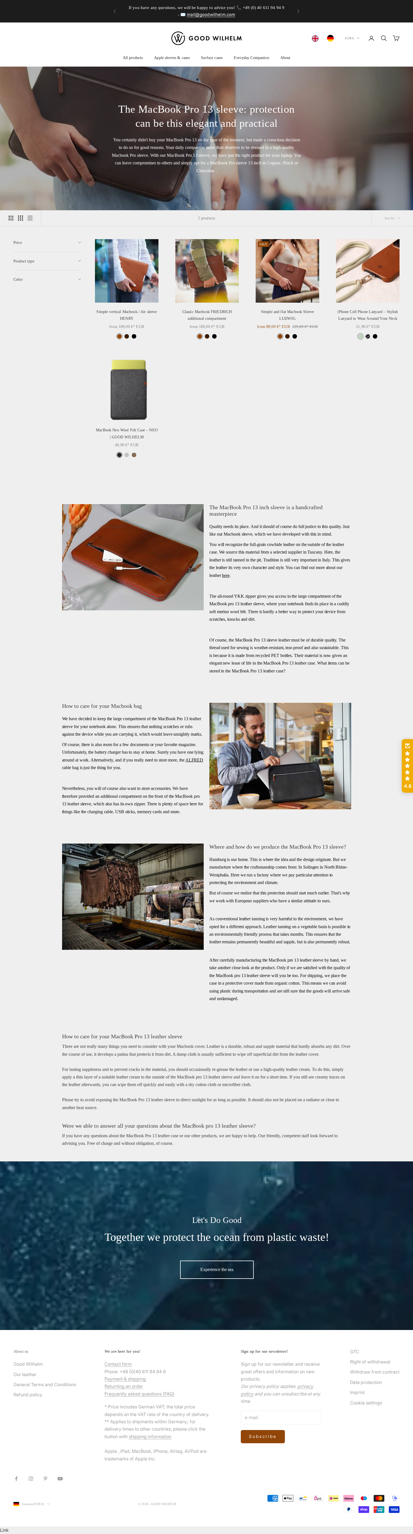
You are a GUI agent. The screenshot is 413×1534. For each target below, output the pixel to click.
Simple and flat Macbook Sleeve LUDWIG (287, 315)
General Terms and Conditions (44, 1384)
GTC (354, 1351)
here (226, 575)
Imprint (357, 1392)
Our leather (25, 1374)
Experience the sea (216, 1269)
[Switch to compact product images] (30, 218)
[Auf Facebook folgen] (16, 1478)
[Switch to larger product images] (10, 218)
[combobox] (316, 38)
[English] (316, 38)
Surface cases (212, 57)
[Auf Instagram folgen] (31, 1478)
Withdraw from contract (375, 1372)
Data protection (366, 1382)
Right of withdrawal (370, 1362)
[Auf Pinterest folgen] (45, 1478)
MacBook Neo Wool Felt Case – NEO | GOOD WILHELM (127, 433)
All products (133, 57)
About (285, 57)
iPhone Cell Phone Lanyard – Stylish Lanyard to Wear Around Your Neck (367, 315)
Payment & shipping (125, 1379)
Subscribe (263, 1436)
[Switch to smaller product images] (20, 218)
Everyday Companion (251, 57)
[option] (331, 38)
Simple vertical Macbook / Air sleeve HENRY (126, 315)
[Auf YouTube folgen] (60, 1478)
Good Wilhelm (28, 1364)
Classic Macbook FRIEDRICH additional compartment (207, 315)
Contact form (118, 1364)
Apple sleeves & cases (172, 57)
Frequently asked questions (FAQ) (139, 1394)
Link (4, 1530)
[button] (407, 766)
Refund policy (27, 1394)
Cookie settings (366, 1403)
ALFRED (194, 760)
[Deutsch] (331, 38)
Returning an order (124, 1386)
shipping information (150, 1436)
